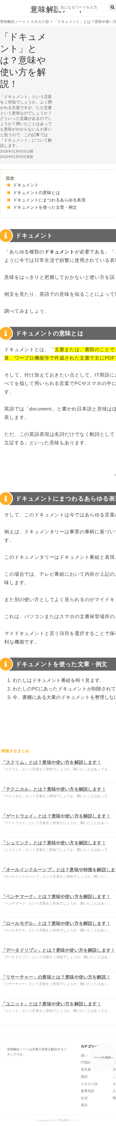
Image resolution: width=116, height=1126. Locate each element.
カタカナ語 (89, 1084)
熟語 (84, 1077)
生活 (84, 1098)
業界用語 (87, 1091)
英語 (84, 1105)
